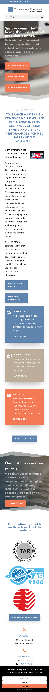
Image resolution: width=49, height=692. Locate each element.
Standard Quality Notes (15, 298)
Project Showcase (24, 355)
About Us (18, 395)
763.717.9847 (27, 664)
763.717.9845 (26, 660)
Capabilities (20, 312)
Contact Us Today (24, 439)
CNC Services (16, 76)
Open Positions (17, 87)
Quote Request (17, 65)
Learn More (15, 503)
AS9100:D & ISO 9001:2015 (15, 285)
